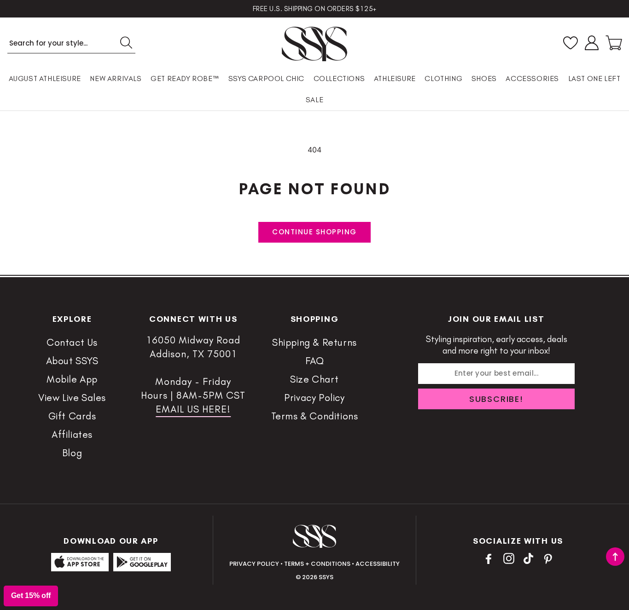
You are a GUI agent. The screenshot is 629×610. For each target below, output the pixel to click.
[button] (614, 43)
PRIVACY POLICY (254, 563)
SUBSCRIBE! (496, 399)
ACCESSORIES (532, 78)
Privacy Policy (314, 397)
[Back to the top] (615, 556)
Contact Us (72, 342)
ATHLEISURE (395, 78)
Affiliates (72, 434)
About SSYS (72, 360)
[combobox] (71, 43)
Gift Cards (72, 416)
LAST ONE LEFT (594, 78)
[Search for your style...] (126, 42)
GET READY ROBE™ (185, 78)
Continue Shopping (314, 232)
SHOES (484, 78)
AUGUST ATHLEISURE (45, 78)
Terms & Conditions (314, 416)
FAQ (314, 360)
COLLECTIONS (339, 78)
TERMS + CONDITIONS (317, 563)
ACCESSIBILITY (377, 563)
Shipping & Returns (314, 342)
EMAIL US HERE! (193, 409)
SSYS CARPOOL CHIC (266, 78)
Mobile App (72, 379)
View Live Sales (72, 397)
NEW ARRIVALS (115, 78)
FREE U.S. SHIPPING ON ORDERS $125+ (315, 9)
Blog (72, 453)
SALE (314, 99)
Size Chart (314, 379)
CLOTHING (443, 78)
